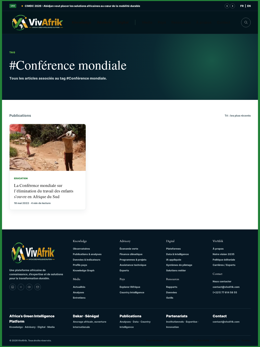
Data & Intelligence (177, 254)
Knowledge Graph (83, 270)
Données (171, 292)
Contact (223, 22)
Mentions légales (178, 340)
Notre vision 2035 (223, 254)
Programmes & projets (133, 259)
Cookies (246, 340)
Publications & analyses (87, 254)
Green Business (154, 340)
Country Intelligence (132, 292)
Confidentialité (201, 340)
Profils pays (80, 264)
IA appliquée (173, 259)
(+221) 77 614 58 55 (225, 292)
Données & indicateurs (86, 259)
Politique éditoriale (224, 259)
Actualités (79, 286)
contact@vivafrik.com (226, 286)
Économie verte (129, 248)
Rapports (171, 286)
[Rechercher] (246, 22)
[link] (12, 287)
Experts (124, 270)
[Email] (37, 287)
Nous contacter (222, 281)
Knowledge (81, 22)
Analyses (78, 292)
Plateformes (173, 248)
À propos (203, 22)
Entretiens (79, 297)
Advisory (104, 22)
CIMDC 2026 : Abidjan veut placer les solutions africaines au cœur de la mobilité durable (82, 6)
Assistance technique (133, 264)
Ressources (181, 22)
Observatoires (81, 248)
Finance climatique (131, 254)
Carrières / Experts (224, 264)
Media (147, 22)
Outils (169, 297)
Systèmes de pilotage (179, 264)
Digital (123, 22)
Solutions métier (176, 270)
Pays (162, 22)
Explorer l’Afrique (130, 286)
